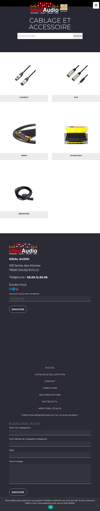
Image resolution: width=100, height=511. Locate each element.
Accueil (50, 367)
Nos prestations (50, 395)
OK (50, 507)
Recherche (78, 36)
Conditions (50, 388)
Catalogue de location (50, 374)
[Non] (96, 504)
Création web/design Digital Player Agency (50, 415)
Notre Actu (50, 401)
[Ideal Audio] (50, 12)
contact (50, 381)
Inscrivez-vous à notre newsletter (24, 294)
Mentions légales (49, 408)
